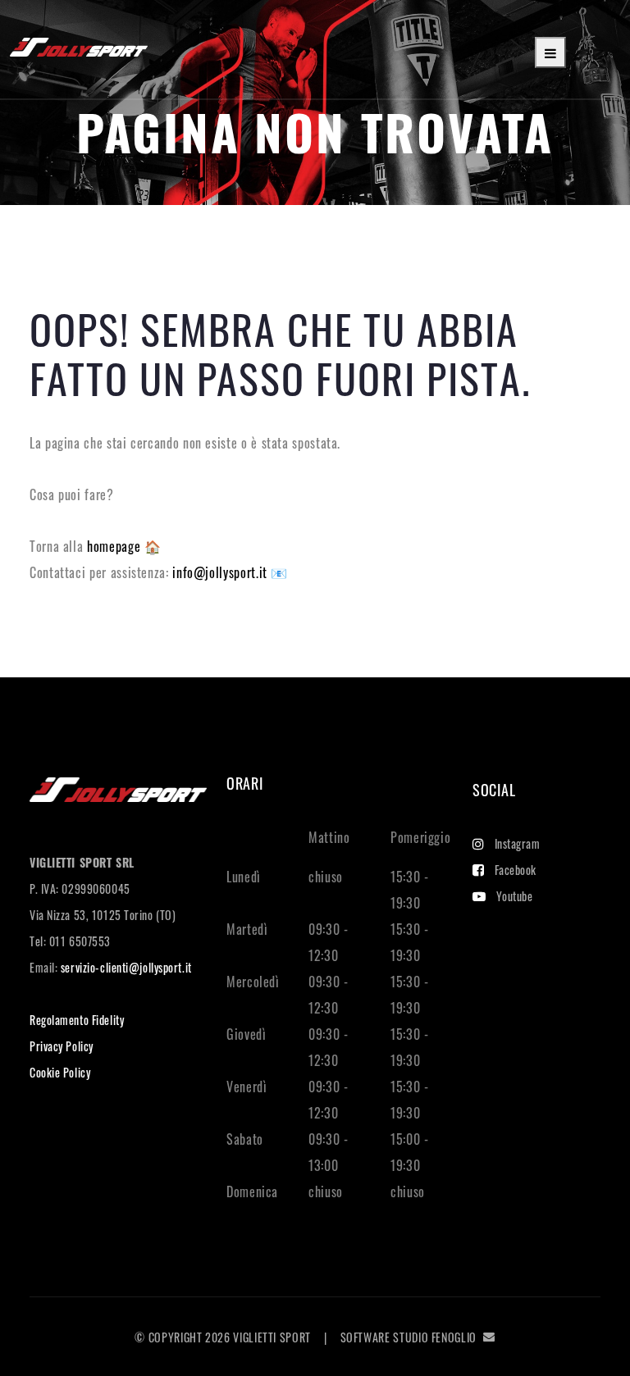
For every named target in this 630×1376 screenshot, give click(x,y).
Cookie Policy (60, 1072)
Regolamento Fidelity (77, 1019)
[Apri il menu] (550, 52)
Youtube (514, 895)
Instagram (518, 843)
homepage (115, 546)
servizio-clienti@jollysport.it (126, 967)
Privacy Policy (62, 1046)
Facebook (515, 869)
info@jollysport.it (221, 572)
